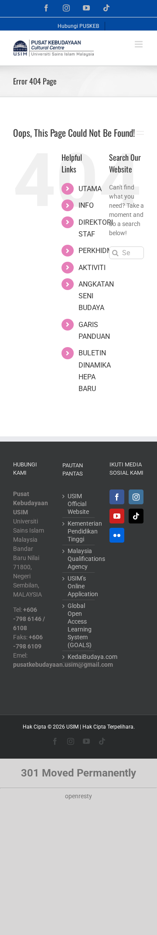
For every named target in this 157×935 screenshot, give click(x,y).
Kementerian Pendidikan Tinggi (79, 531)
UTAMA (90, 189)
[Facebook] (116, 496)
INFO (86, 205)
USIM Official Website (78, 504)
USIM (72, 727)
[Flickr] (116, 535)
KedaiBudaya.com (79, 656)
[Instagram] (136, 496)
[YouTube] (116, 516)
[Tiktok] (136, 516)
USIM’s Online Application (79, 586)
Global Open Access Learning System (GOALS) (79, 625)
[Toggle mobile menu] (139, 44)
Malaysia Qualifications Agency (79, 558)
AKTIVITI (92, 267)
